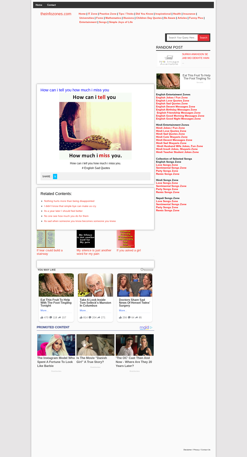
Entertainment (88, 22)
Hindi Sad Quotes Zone (170, 133)
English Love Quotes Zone (172, 100)
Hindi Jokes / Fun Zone (170, 127)
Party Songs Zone (167, 170)
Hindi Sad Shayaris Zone (171, 143)
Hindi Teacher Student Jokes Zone (177, 152)
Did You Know (144, 13)
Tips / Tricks (126, 13)
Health (177, 13)
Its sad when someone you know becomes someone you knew (80, 221)
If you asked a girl (129, 250)
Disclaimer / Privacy (191, 450)
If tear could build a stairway (50, 252)
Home (39, 5)
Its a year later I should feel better (63, 210)
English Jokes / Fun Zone (172, 97)
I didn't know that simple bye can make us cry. (70, 206)
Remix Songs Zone (167, 173)
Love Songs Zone (167, 164)
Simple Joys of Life (121, 22)
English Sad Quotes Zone (172, 103)
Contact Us (205, 450)
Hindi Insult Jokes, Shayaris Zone (177, 149)
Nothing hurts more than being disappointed (69, 201)
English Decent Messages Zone (175, 106)
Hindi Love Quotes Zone (171, 130)
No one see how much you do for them (66, 216)
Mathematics (113, 17)
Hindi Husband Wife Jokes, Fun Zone (180, 146)
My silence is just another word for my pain (94, 252)
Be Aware (169, 17)
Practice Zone (107, 13)
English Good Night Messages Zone (178, 118)
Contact (51, 5)
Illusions (128, 17)
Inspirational (163, 13)
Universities (86, 17)
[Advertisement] (95, 58)
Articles (182, 17)
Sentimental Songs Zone (171, 167)
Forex (99, 17)
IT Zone (92, 13)
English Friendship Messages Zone (179, 112)
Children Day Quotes (149, 17)
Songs (103, 22)
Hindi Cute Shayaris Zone (172, 136)
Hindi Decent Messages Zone (174, 139)
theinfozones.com (56, 14)
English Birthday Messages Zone (176, 109)
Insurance (189, 13)
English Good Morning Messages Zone (180, 115)
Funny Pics (196, 17)
